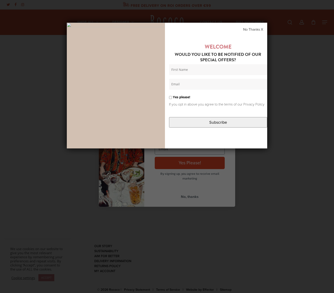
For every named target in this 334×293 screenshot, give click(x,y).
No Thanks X (253, 29)
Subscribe (218, 122)
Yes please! (181, 97)
